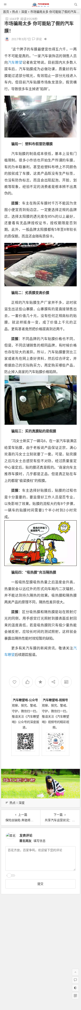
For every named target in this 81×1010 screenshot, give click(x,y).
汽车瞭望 (15, 62)
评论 (38, 39)
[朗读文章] (45, 39)
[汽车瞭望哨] (40, 5)
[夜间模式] (75, 987)
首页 (6, 11)
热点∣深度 (19, 11)
